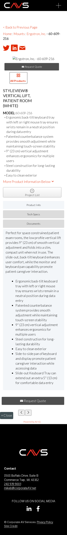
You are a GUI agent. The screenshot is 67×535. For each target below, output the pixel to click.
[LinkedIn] (29, 509)
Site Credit (10, 526)
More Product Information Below (27, 182)
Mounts (19, 34)
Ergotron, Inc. (36, 34)
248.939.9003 (12, 484)
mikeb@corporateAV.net (20, 488)
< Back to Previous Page (20, 27)
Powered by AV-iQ (32, 421)
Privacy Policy (45, 522)
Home (7, 34)
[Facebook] (38, 509)
